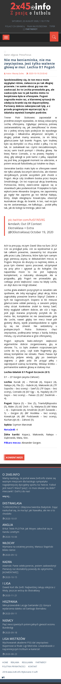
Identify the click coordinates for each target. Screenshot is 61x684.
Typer (52, 26)
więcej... (6, 496)
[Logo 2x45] (31, 8)
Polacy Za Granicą (15, 26)
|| (30, 29)
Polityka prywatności (13, 666)
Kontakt (32, 666)
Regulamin (27, 662)
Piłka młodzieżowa (37, 26)
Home (5, 662)
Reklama (15, 662)
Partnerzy (41, 662)
